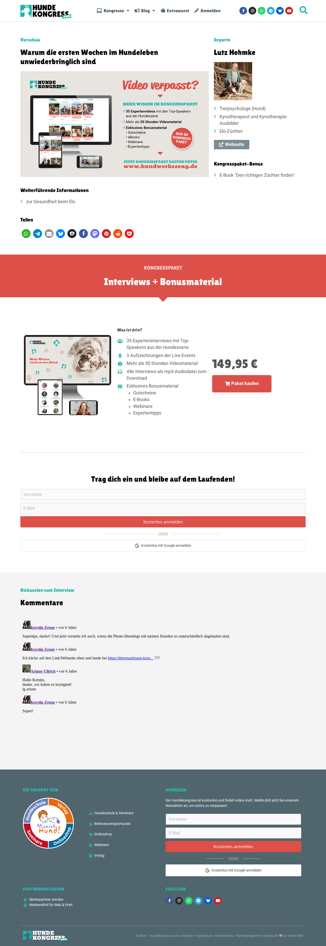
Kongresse (113, 10)
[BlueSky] (280, 10)
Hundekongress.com (165, 936)
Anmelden (210, 10)
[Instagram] (252, 10)
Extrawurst (177, 10)
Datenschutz (224, 936)
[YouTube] (289, 10)
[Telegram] (271, 10)
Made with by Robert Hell (283, 936)
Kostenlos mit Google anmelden (166, 545)
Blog (145, 10)
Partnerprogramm (248, 936)
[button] (26, 233)
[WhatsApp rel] (261, 10)
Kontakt (187, 936)
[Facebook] (243, 10)
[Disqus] (163, 682)
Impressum (204, 936)
